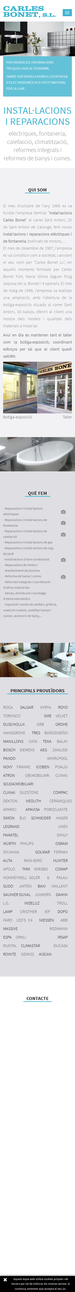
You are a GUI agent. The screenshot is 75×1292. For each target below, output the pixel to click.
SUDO (8, 886)
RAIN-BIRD (33, 860)
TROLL (62, 903)
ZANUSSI (60, 749)
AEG (43, 749)
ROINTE (9, 954)
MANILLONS (13, 741)
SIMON (9, 817)
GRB (40, 724)
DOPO (63, 911)
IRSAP (63, 937)
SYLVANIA (11, 851)
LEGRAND (11, 826)
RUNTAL (10, 945)
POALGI (61, 766)
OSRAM (61, 843)
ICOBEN (42, 766)
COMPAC (60, 792)
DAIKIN (62, 894)
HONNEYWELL (15, 877)
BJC (23, 817)
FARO (7, 920)
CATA (33, 741)
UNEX (63, 826)
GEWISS (27, 954)
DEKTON (10, 800)
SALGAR (26, 707)
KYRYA (45, 707)
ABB (64, 920)
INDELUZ (32, 903)
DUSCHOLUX (14, 724)
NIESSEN (46, 920)
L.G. (6, 903)
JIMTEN (25, 886)
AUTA (7, 860)
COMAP (61, 869)
